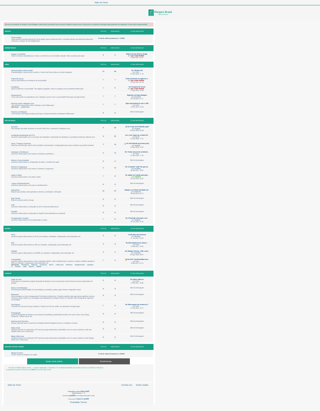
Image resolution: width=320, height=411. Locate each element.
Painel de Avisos (17, 79)
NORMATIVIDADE (10, 48)
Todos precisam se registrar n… (137, 79)
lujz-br (137, 137)
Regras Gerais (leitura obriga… (137, 54)
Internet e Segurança (19, 167)
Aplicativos (15, 190)
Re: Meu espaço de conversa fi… (137, 304)
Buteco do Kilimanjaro (19, 288)
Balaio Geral (15, 328)
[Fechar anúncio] (152, 25)
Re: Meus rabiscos (137, 279)
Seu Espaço (15, 305)
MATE (51, 265)
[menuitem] (140, 385)
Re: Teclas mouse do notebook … (137, 152)
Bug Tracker (15, 198)
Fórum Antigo (16, 37)
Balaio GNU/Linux (17, 336)
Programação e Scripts (20, 218)
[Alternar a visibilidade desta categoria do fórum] (151, 32)
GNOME (14, 251)
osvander (137, 253)
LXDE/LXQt (59, 265)
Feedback (15, 87)
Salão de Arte (16, 279)
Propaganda (15, 313)
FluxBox (17, 266)
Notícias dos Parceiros (19, 321)
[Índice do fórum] (160, 13)
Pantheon (69, 265)
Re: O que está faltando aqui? (138, 127)
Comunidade (16, 259)
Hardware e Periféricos (19, 152)
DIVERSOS (8, 273)
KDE (12, 243)
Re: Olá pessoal (137, 70)
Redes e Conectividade (20, 160)
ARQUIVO (8, 31)
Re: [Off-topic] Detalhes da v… (138, 259)
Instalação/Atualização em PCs (23, 135)
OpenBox (90, 265)
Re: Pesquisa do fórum (137, 87)
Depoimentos (16, 95)
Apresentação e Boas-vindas (22, 70)
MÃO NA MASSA (10, 120)
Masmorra (15, 294)
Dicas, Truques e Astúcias (21, 143)
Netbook (34, 265)
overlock (137, 177)
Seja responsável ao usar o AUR (137, 103)
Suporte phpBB (82, 399)
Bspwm (31, 266)
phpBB (72, 395)
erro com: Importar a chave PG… (137, 135)
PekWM (38, 266)
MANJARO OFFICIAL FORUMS (14, 347)
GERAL (7, 64)
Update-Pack (25, 107)
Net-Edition (25, 265)
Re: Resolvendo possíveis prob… (138, 143)
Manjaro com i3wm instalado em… (137, 190)
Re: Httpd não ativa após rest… (137, 218)
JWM (24, 266)
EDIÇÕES (7, 228)
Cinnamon (43, 265)
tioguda (137, 129)
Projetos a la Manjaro (19, 112)
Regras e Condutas (18, 54)
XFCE (13, 235)
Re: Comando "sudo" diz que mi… (137, 167)
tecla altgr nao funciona (137, 235)
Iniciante (14, 127)
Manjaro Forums (17, 353)
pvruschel (137, 97)
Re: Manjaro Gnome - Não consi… (137, 251)
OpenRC (14, 212)
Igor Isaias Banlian (137, 56)
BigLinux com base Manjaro (137, 95)
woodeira (137, 168)
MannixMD (85, 391)
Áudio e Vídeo (16, 175)
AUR (12, 205)
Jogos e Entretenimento (20, 183)
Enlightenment (80, 265)
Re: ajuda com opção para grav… (137, 175)
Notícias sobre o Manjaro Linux (22, 103)
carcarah (137, 236)
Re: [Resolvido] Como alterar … (137, 243)
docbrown (137, 192)
